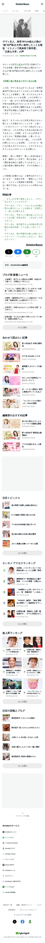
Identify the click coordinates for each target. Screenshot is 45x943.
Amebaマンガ (10, 870)
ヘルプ (39, 905)
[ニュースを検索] (42, 4)
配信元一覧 (8, 905)
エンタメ (15, 11)
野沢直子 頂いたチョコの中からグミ (26, 727)
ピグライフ (9, 876)
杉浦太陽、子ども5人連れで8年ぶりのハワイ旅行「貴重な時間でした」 (23, 318)
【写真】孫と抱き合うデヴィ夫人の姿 (19, 81)
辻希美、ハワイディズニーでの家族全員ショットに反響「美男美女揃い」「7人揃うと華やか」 (29, 570)
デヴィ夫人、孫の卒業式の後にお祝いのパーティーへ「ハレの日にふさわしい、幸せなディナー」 (23, 236)
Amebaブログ (10, 848)
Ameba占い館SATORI (12, 881)
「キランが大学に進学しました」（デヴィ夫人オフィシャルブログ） (23, 200)
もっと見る (22, 327)
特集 (36, 11)
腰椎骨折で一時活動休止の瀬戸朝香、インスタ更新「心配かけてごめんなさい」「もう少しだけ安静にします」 (28, 582)
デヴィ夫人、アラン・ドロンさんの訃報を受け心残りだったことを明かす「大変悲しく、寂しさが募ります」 (23, 208)
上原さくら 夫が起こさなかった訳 (25, 737)
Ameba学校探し (10, 892)
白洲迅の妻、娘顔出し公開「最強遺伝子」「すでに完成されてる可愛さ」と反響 (28, 613)
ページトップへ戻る (22, 816)
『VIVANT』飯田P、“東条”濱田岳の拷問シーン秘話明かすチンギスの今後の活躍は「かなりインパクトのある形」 (28, 604)
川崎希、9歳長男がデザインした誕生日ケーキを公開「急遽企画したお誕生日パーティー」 (23, 299)
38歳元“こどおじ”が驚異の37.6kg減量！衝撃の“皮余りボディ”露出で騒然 (13, 694)
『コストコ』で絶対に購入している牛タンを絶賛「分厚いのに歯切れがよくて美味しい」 (23, 289)
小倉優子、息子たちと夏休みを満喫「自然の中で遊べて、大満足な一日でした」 (23, 280)
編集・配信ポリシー (24, 905)
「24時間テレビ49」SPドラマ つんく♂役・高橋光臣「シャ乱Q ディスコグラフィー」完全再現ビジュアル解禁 (29, 593)
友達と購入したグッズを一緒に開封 (26, 747)
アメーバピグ (9, 859)
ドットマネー (9, 837)
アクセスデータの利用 (22, 915)
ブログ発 (27, 11)
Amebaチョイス (10, 832)
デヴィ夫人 (17, 64)
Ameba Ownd (10, 854)
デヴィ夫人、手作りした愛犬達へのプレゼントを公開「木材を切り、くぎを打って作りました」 (23, 218)
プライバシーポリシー (28, 910)
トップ (5, 11)
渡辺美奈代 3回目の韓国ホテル (24, 756)
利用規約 (11, 910)
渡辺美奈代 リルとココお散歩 (23, 718)
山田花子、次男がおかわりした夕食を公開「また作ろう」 (23, 308)
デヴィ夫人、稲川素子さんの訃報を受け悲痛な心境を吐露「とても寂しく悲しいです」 (23, 227)
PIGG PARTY (9, 865)
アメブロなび (9, 887)
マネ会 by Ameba (11, 843)
